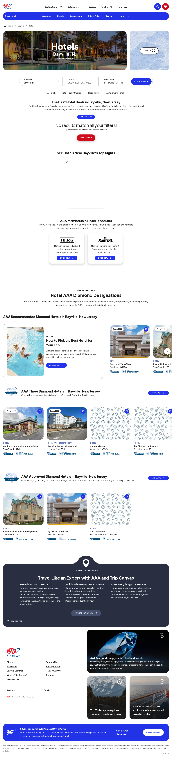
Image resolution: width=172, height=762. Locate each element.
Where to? (29, 79)
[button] (169, 356)
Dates (71, 79)
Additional (109, 79)
